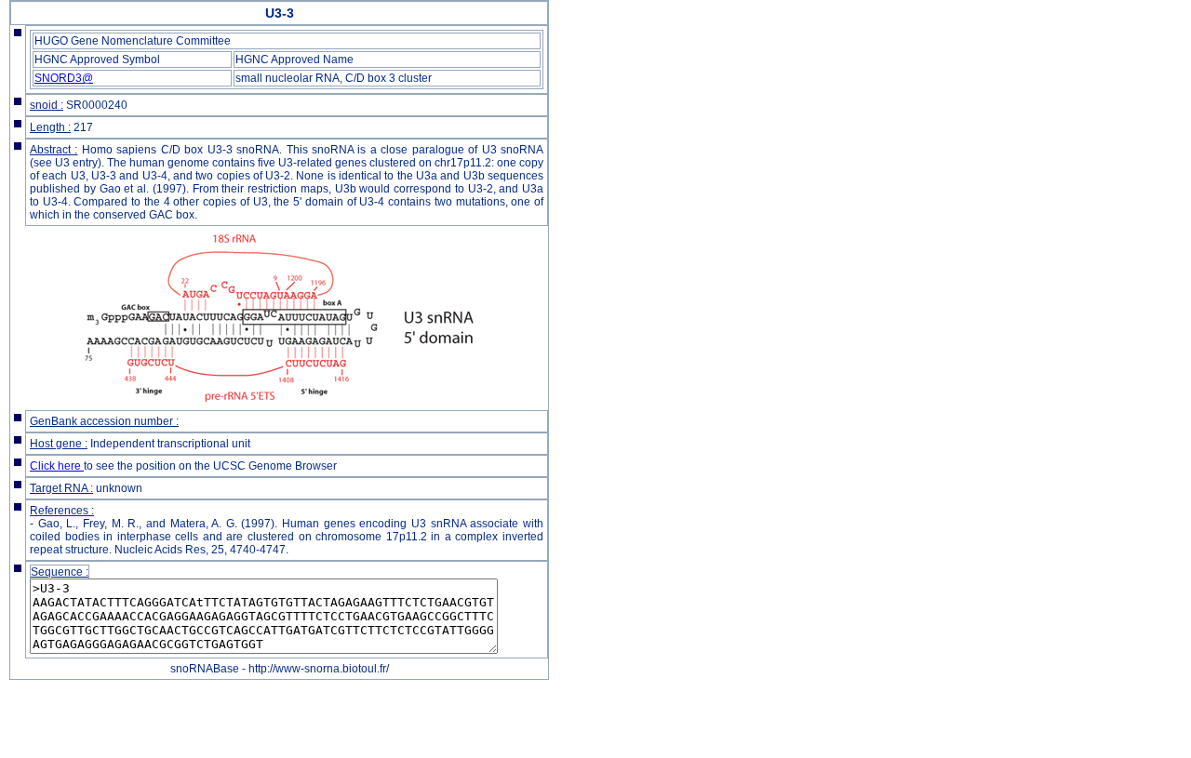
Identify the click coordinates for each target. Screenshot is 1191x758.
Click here (57, 465)
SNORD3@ (63, 78)
